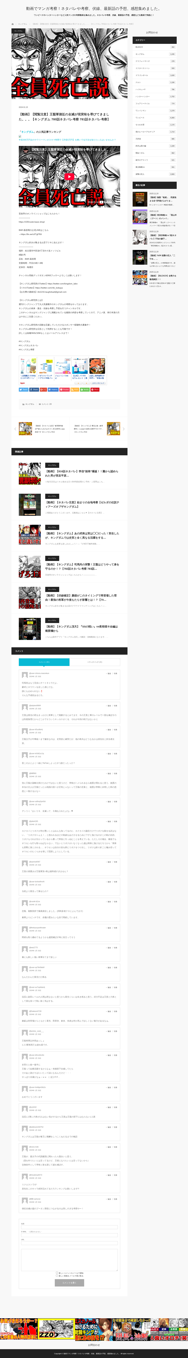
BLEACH (155, 47)
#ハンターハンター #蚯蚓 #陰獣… (162, 205)
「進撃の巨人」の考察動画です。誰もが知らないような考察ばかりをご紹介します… (162, 266)
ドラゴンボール (155, 75)
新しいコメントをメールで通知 (71, 1273)
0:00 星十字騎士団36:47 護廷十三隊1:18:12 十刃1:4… (162, 284)
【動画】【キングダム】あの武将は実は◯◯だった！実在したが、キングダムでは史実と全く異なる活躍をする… (82, 535)
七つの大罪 (155, 125)
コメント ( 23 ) (44, 662)
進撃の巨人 (155, 174)
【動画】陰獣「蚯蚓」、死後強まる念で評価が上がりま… (163, 199)
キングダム (22, 24)
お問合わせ (94, 1345)
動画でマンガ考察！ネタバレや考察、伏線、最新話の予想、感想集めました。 (94, 8)
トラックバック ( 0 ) (94, 662)
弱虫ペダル (155, 153)
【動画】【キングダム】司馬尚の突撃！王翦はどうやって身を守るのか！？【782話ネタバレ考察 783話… (82, 566)
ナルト (155, 82)
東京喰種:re (155, 167)
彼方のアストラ (155, 160)
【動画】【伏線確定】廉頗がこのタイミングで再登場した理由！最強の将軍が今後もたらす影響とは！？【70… (81, 597)
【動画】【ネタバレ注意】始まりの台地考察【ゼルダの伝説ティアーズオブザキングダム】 (82, 504)
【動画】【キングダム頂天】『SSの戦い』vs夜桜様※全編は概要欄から (81, 628)
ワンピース (155, 118)
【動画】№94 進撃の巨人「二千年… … (162, 257)
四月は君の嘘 (155, 146)
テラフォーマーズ (155, 61)
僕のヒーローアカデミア (155, 132)
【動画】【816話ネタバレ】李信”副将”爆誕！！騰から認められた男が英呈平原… (81, 473)
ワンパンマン (155, 111)
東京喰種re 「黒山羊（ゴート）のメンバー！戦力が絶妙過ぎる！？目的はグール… (162, 225)
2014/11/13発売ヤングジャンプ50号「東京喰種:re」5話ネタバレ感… (162, 244)
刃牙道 (155, 139)
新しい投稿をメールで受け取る (71, 1276)
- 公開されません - (31, 1232)
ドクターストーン (155, 68)
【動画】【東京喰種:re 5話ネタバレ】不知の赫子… (163, 237)
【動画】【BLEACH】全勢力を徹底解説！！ (163, 277)
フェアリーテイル (155, 104)
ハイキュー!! (155, 89)
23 (50, 404)
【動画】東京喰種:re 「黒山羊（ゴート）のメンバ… (163, 216)
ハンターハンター (155, 96)
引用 (115, 673)
